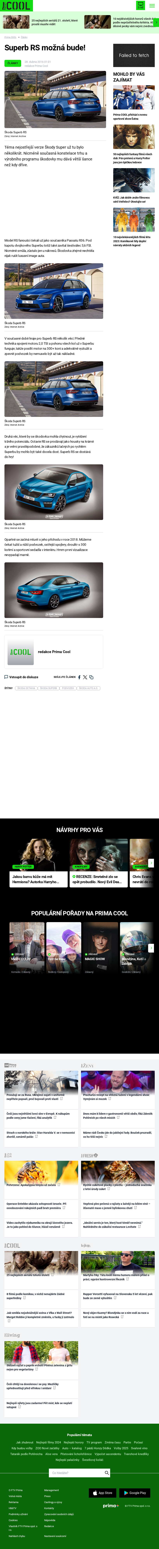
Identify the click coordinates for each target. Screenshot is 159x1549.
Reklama (13, 1502)
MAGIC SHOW (95, 959)
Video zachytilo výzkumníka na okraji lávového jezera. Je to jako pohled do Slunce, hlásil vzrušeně (40, 1224)
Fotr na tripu (57, 959)
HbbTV (12, 1508)
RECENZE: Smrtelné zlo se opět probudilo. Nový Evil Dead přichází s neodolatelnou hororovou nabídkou (97, 880)
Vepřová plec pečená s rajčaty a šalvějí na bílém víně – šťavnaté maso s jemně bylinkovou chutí (116, 1205)
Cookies (13, 1520)
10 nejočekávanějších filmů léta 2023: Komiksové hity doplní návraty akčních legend (131, 241)
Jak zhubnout (24, 1442)
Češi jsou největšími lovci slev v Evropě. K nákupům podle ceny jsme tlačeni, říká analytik (38, 1115)
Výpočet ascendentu (108, 1454)
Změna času (113, 1442)
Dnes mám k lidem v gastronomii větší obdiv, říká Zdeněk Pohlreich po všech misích (117, 1115)
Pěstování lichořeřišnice (76, 1454)
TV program (94, 1442)
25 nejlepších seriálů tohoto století (28, 1275)
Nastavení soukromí (55, 1536)
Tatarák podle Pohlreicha (26, 1454)
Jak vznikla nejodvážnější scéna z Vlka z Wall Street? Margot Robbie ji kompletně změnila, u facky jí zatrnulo (40, 1314)
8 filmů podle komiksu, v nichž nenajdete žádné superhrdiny (36, 1296)
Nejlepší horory (74, 1442)
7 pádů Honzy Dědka (98, 1448)
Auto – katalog (72, 1448)
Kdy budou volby (22, 1448)
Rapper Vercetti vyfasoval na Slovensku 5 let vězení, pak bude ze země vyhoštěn (117, 1296)
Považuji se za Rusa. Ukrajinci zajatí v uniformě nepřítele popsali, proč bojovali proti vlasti (36, 1097)
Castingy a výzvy (53, 1502)
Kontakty (49, 1508)
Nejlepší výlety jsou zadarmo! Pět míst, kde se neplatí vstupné (39, 1405)
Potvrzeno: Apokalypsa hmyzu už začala (31, 1185)
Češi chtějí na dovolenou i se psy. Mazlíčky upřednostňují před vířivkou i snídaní (33, 1386)
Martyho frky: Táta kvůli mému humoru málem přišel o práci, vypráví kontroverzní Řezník (116, 1277)
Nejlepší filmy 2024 (48, 1442)
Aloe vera (51, 1454)
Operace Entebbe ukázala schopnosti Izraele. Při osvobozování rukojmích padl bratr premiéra (36, 1205)
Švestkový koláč (92, 1460)
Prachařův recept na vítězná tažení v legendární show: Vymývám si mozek (116, 1097)
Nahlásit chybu (17, 1536)
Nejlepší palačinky (67, 1460)
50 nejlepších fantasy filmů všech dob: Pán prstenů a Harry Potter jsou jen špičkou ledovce (132, 158)
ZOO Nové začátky (47, 1448)
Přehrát (19, 954)
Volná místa (15, 1496)
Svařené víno (139, 1448)
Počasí (138, 1442)
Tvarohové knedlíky (136, 1454)
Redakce (49, 1526)
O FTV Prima (15, 1490)
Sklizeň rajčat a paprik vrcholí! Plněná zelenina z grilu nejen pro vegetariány (39, 1367)
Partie (127, 1442)
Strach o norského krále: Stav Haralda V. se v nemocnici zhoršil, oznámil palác (41, 1134)
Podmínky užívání (18, 1514)
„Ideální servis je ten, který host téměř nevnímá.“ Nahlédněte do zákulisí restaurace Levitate (113, 1224)
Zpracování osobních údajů (59, 1514)
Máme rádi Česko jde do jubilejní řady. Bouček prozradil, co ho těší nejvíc (117, 1134)
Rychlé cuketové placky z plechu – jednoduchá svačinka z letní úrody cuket (117, 1187)
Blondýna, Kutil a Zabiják (134, 961)
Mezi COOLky (20, 959)
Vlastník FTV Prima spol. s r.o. (23, 1528)
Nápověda (49, 1520)
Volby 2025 (121, 1448)
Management (51, 1490)
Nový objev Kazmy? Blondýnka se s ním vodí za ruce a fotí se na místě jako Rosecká (116, 1314)
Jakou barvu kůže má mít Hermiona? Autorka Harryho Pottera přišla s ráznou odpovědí (34, 880)
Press (47, 1496)
